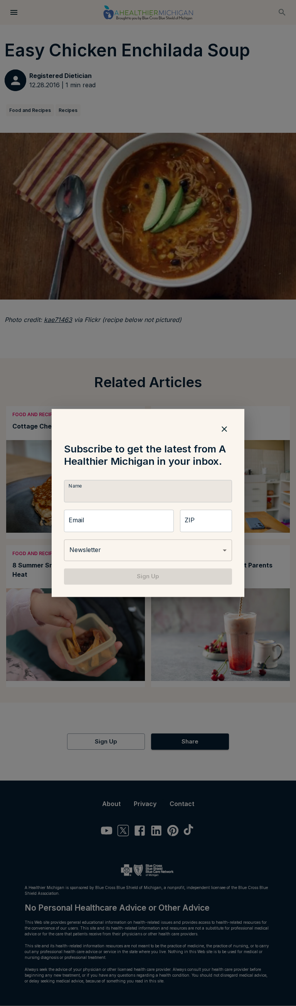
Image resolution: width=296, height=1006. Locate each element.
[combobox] (148, 550)
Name (75, 486)
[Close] (224, 429)
